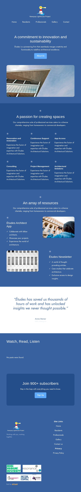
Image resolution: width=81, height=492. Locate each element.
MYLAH (15, 484)
